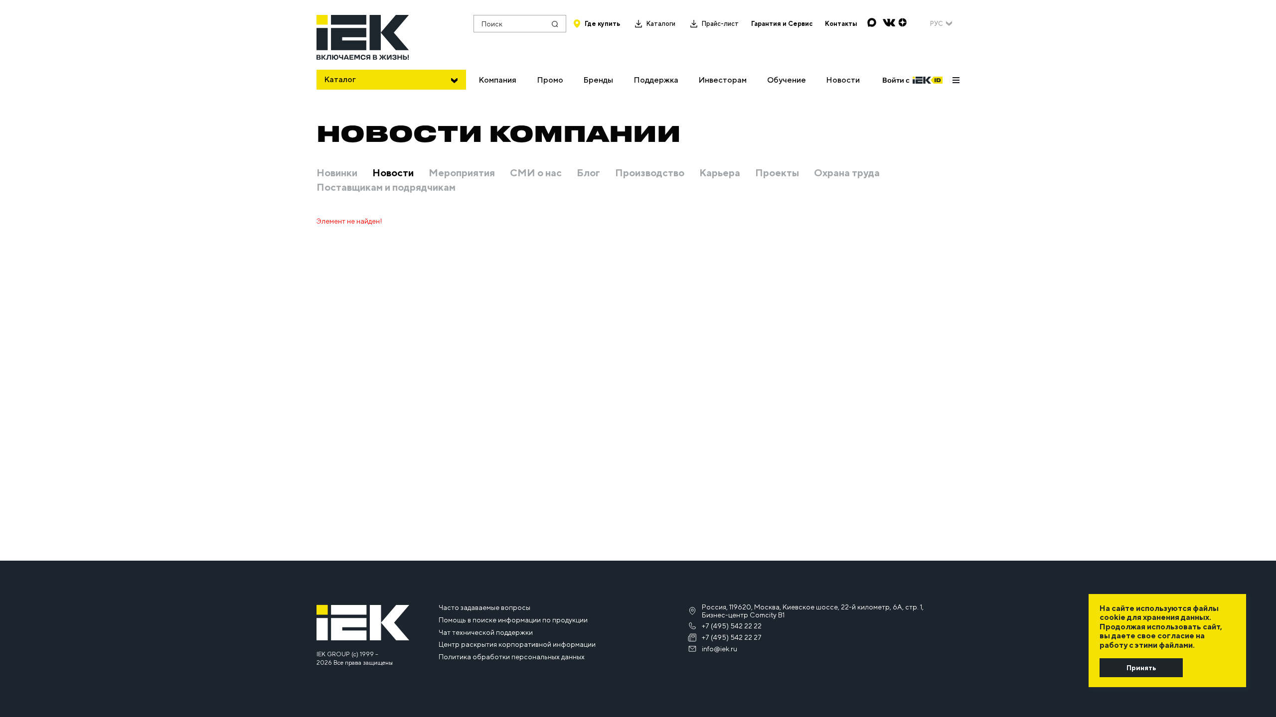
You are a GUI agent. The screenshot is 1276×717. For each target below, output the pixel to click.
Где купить (602, 23)
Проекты (777, 172)
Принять (1141, 668)
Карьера (719, 172)
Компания (497, 80)
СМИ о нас (536, 172)
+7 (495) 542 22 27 (732, 637)
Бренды (598, 80)
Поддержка (656, 80)
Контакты (841, 23)
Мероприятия (462, 172)
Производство (649, 172)
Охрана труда (847, 172)
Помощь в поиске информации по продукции (513, 620)
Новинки (337, 172)
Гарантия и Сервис (781, 23)
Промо (550, 80)
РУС (936, 23)
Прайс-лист (720, 23)
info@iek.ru (719, 649)
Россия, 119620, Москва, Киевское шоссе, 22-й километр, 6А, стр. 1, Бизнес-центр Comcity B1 (813, 611)
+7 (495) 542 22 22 (732, 626)
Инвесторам (722, 80)
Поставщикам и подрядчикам (386, 187)
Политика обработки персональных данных (512, 657)
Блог (588, 172)
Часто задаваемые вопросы (484, 607)
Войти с (896, 80)
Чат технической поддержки (486, 632)
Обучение (786, 80)
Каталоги (660, 23)
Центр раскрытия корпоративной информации (517, 644)
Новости (843, 80)
